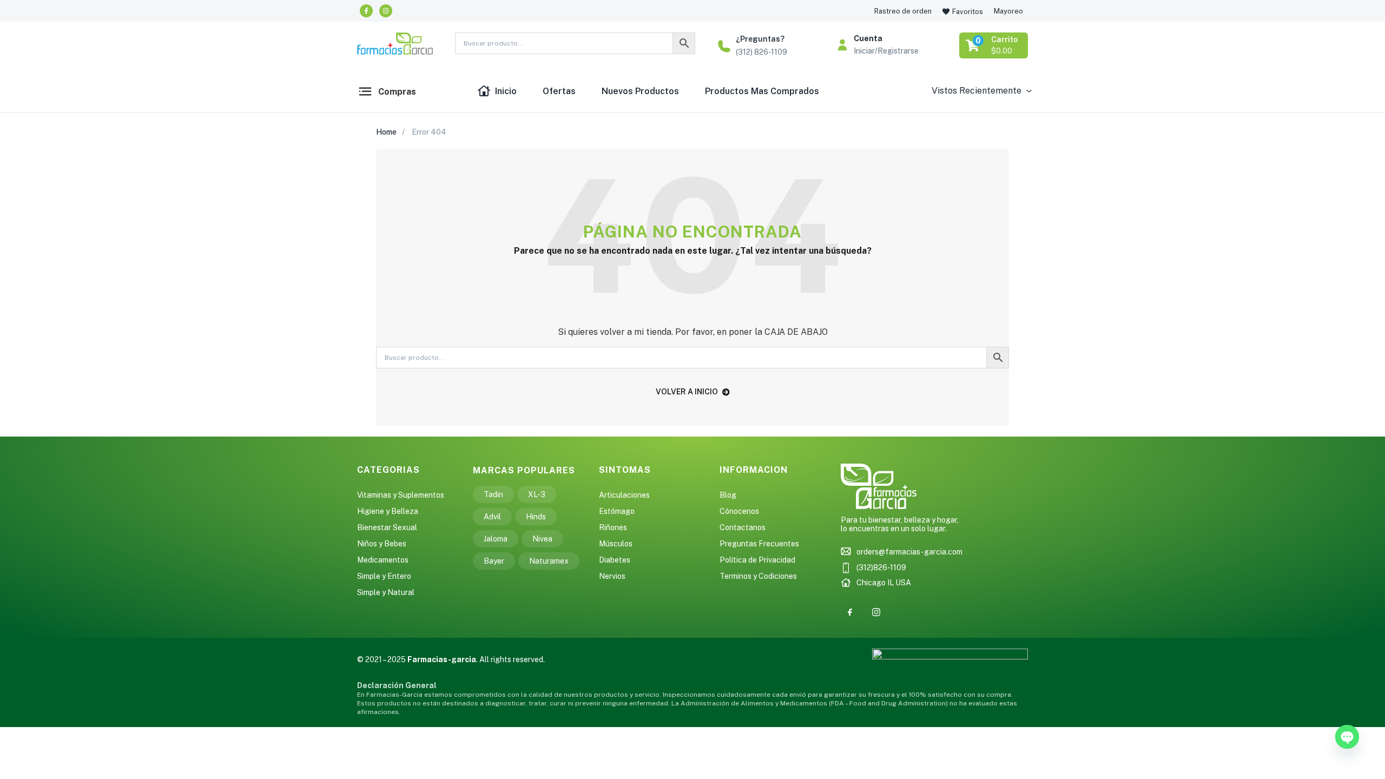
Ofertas (559, 91)
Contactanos (743, 527)
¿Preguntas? (760, 39)
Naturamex (549, 561)
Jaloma (495, 538)
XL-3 (536, 494)
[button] (994, 45)
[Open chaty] (1347, 737)
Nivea (542, 538)
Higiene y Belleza (387, 511)
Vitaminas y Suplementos (400, 495)
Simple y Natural (385, 592)
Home (386, 132)
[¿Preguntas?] (724, 46)
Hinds (536, 516)
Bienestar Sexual (387, 527)
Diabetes (614, 560)
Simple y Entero (384, 576)
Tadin (493, 494)
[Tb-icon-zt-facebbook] (850, 612)
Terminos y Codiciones (758, 576)
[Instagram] (385, 10)
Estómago (617, 511)
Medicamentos (382, 560)
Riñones (613, 527)
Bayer (494, 561)
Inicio (506, 91)
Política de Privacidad (757, 560)
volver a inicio (687, 391)
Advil (492, 516)
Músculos (615, 543)
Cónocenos (739, 511)
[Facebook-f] (366, 10)
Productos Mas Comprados (762, 91)
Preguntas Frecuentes (759, 543)
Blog (728, 495)
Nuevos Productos (640, 91)
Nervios (612, 576)
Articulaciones (624, 495)
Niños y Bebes (381, 543)
